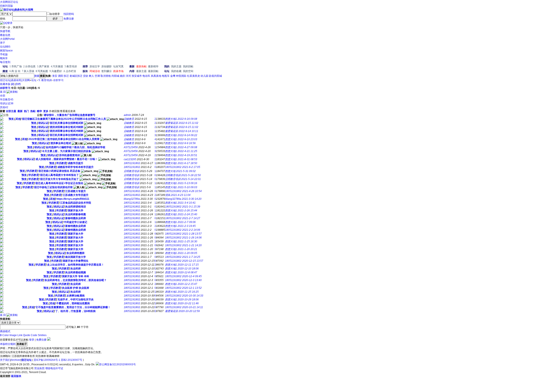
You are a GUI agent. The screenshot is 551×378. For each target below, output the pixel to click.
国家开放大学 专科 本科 (75, 276)
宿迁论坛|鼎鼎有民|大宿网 (15, 80)
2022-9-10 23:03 (187, 139)
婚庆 (122, 75)
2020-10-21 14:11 (192, 307)
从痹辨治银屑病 (76, 295)
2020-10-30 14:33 (192, 295)
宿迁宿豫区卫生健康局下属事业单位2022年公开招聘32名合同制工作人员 (64, 118)
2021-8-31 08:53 (187, 159)
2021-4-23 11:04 (180, 195)
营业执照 (39, 368)
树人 (91, 75)
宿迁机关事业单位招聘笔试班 (66, 122)
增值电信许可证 (54, 368)
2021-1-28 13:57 (192, 233)
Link (19, 335)
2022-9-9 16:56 (187, 143)
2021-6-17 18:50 (187, 163)
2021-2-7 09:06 (187, 222)
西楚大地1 (171, 118)
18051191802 (132, 163)
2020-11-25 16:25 (188, 291)
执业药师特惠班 (76, 253)
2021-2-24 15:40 (187, 214)
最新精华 (153, 66)
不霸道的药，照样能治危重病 (73, 303)
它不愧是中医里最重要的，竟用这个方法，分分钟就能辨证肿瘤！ (73, 307)
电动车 (146, 75)
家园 (6, 50)
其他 (4, 107)
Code (34, 335)
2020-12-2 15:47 (187, 284)
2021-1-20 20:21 (187, 249)
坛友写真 (118, 66)
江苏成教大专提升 (75, 191)
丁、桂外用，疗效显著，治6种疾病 (75, 311)
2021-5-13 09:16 (187, 183)
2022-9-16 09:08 (187, 118)
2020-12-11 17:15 (188, 264)
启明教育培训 (131, 171)
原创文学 (95, 66)
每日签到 (5, 62)
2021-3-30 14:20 (191, 198)
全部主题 (11, 111)
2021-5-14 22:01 (191, 179)
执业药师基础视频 (75, 272)
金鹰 (172, 75)
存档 (18, 84)
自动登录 (55, 13)
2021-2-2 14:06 (191, 229)
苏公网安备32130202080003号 (117, 364)
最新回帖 (153, 71)
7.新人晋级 (28, 71)
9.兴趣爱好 (56, 71)
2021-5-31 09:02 (186, 171)
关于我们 (5, 359)
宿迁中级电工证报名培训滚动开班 (53, 187)
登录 (31, 339)
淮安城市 (137, 75)
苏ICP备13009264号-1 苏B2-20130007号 (58, 359)
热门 (26, 111)
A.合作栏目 (69, 71)
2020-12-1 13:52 (192, 287)
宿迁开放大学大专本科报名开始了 (59, 179)
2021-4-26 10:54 (192, 191)
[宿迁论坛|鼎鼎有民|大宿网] (16, 9)
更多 (45, 111)
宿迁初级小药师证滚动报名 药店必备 (59, 170)
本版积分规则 (7, 344)
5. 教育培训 (45, 80)
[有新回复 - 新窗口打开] (1, 119)
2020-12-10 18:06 (188, 268)
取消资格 (106, 75)
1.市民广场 (15, 66)
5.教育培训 (71, 66)
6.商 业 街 (14, 71)
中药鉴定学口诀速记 (75, 222)
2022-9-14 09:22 (187, 135)
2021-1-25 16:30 (187, 241)
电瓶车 (166, 75)
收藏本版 (7, 84)
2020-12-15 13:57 (192, 260)
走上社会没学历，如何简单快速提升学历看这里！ (75, 264)
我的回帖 (188, 66)
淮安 (54, 75)
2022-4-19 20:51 (187, 155)
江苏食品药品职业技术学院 (75, 202)
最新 (20, 111)
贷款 (85, 75)
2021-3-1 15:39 (191, 206)
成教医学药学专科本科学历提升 (75, 167)
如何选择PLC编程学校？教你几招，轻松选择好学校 (75, 147)
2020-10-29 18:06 (188, 299)
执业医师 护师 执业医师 (75, 287)
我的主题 (176, 66)
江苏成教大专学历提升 (75, 195)
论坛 (5, 46)
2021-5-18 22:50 (191, 175)
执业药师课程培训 (75, 206)
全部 (2, 95)
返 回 (3, 91)
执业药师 (75, 268)
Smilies (42, 335)
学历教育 (6, 99)
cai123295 (130, 159)
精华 (39, 111)
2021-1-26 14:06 (192, 237)
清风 (167, 195)
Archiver (16, 359)
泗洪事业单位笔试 (60, 143)
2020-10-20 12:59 (189, 311)
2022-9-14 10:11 (188, 131)
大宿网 (4, 1)
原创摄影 (106, 66)
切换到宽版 (6, 5)
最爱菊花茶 (171, 122)
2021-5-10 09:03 (187, 187)
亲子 (2, 42)
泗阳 (60, 75)
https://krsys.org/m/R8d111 (72, 198)
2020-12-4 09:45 (192, 276)
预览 (11, 118)
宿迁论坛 (13, 1)
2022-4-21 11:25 (187, 151)
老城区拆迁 (76, 75)
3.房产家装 (43, 66)
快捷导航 (5, 31)
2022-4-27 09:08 (187, 147)
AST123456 (131, 147)
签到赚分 (106, 71)
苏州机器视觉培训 (69, 155)
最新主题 (141, 71)
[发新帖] (12, 91)
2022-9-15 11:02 (188, 122)
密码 (2, 18)
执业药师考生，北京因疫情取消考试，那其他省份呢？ (76, 280)
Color (5, 335)
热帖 (33, 111)
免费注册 (68, 18)
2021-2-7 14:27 (191, 218)
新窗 (2, 111)
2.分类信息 (29, 66)
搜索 (36, 75)
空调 (97, 75)
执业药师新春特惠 (75, 214)
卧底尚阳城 (215, 75)
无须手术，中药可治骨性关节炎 (75, 299)
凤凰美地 (156, 75)
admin (127, 115)
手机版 (4, 54)
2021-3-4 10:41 (187, 202)
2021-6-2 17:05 (191, 167)
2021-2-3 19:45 (187, 225)
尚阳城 (115, 75)
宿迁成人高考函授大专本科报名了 (59, 175)
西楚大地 (170, 171)
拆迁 (66, 75)
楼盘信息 (5, 35)
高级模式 (5, 331)
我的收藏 (176, 71)
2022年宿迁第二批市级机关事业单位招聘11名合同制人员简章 (63, 139)
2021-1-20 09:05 (187, 253)
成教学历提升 (75, 163)
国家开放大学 (75, 210)
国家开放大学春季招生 (75, 260)
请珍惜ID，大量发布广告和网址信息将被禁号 (69, 115)
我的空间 (188, 71)
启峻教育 (129, 118)
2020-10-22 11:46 (188, 303)
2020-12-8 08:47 (187, 272)
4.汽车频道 (57, 66)
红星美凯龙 (193, 75)
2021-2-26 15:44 (187, 210)
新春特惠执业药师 (75, 218)
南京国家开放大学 (75, 256)
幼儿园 (204, 75)
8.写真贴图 (42, 71)
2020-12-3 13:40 (192, 280)
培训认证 (6, 103)
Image (13, 335)
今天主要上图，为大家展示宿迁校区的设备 (66, 151)
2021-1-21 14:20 (192, 245)
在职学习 (58, 80)
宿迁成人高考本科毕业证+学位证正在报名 (59, 183)
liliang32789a (132, 198)
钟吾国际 (181, 75)
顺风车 (4, 58)
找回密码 (68, 13)
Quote (26, 335)
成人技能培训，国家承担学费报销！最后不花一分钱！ (67, 159)
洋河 (128, 75)
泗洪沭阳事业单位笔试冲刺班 (66, 127)
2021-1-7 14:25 (191, 256)
